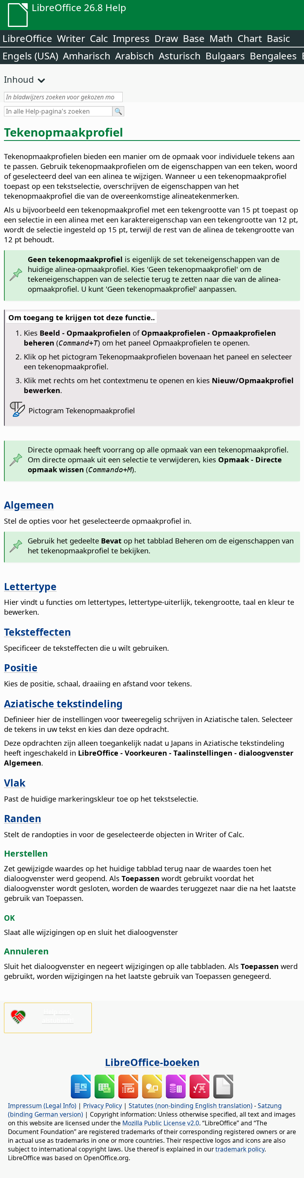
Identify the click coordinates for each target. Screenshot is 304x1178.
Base (194, 38)
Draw (166, 38)
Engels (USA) (30, 55)
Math (221, 38)
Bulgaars (225, 55)
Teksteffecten (37, 631)
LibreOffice (27, 38)
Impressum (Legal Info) (42, 1105)
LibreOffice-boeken (152, 1062)
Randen (22, 818)
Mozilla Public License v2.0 (160, 1123)
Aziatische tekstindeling (63, 703)
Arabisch (134, 55)
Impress (131, 38)
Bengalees (273, 55)
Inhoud (19, 79)
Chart (250, 38)
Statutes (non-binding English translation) (191, 1105)
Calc (99, 38)
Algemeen (29, 504)
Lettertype (30, 586)
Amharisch (86, 55)
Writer (71, 38)
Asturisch (180, 55)
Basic (278, 38)
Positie (21, 667)
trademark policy (239, 1149)
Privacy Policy (102, 1105)
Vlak (14, 782)
